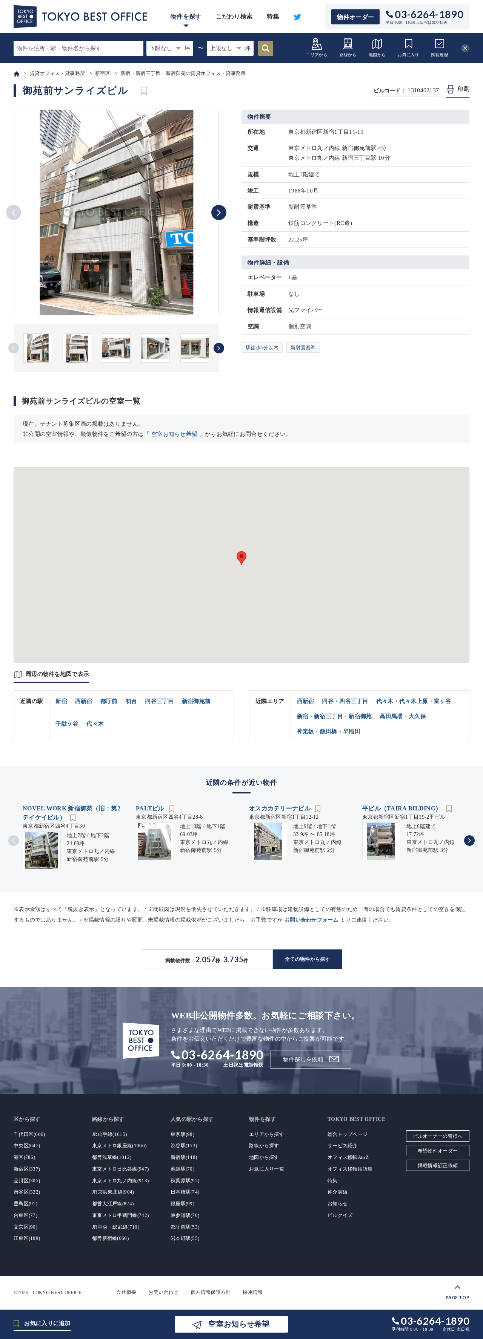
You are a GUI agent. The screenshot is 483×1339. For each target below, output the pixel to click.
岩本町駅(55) (185, 1238)
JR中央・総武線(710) (115, 1227)
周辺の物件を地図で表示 (57, 674)
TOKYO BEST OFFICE (57, 1292)
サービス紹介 (343, 1145)
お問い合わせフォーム (311, 920)
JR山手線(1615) (109, 1134)
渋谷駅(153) (184, 1145)
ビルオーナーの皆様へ (438, 1136)
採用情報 (253, 1292)
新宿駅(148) (184, 1157)
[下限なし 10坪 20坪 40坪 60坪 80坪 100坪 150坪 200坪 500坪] (169, 48)
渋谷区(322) (27, 1192)
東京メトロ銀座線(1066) (119, 1145)
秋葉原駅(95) (185, 1180)
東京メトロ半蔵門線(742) (120, 1215)
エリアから (317, 54)
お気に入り (408, 54)
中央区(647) (27, 1145)
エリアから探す (266, 1134)
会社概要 (126, 1292)
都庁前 (109, 701)
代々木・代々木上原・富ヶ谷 (413, 701)
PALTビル (151, 808)
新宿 (61, 701)
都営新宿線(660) (110, 1238)
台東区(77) (25, 1215)
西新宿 (83, 701)
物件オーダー (355, 17)
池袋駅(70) (182, 1169)
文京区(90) (25, 1227)
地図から (377, 54)
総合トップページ (348, 1134)
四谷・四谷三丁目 (345, 701)
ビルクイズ (340, 1215)
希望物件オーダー (438, 1151)
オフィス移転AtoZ (348, 1157)
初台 (131, 701)
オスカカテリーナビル (280, 808)
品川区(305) (27, 1180)
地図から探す (264, 1157)
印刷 (463, 89)
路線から (348, 54)
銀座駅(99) (182, 1203)
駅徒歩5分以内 (262, 347)
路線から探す (264, 1145)
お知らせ (338, 1203)
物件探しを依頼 (303, 1059)
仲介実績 (338, 1192)
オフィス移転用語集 (350, 1169)
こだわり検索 (234, 16)
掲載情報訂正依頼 (438, 1165)
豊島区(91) (25, 1203)
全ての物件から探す (307, 959)
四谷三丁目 (159, 701)
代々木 (95, 724)
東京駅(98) (182, 1134)
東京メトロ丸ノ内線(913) (120, 1180)
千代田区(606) (29, 1134)
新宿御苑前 (196, 701)
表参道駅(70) (185, 1215)
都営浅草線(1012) (111, 1157)
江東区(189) (27, 1238)
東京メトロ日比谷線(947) (120, 1169)
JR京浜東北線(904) (113, 1192)
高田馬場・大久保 (403, 716)
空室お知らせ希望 (174, 434)
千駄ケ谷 (66, 724)
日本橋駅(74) (185, 1192)
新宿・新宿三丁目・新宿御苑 (334, 716)
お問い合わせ (163, 1292)
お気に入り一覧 (266, 1169)
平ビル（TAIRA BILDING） (402, 808)
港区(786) (24, 1157)
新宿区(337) (27, 1169)
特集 (273, 16)
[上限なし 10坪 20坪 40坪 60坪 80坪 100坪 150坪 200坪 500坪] (230, 48)
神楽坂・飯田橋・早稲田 (328, 731)
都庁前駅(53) (185, 1227)
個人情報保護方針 (211, 1292)
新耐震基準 (303, 347)
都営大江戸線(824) (113, 1203)
